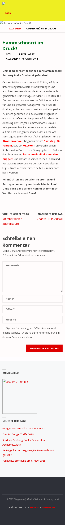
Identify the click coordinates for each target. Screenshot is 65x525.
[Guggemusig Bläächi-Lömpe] (6, 10)
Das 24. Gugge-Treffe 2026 (17, 434)
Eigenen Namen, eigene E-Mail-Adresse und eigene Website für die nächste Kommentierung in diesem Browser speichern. (31, 332)
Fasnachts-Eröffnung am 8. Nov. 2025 (23, 460)
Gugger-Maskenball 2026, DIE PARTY (23, 428)
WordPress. (49, 507)
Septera (34, 507)
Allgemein (15, 28)
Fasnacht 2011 (29, 58)
